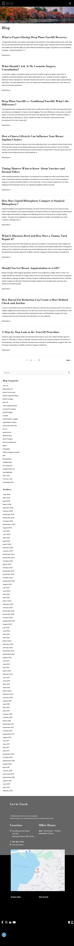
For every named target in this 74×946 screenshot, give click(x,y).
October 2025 (8, 521)
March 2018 (7, 721)
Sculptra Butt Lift (9, 469)
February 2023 (8, 604)
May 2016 (6, 767)
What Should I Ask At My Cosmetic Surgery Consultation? (29, 67)
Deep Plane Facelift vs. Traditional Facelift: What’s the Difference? (35, 102)
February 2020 (8, 694)
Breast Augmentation (10, 396)
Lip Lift (5, 429)
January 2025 (8, 551)
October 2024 (8, 561)
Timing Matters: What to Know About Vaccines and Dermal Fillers (33, 170)
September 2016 (9, 761)
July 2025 (6, 531)
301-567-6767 (18, 842)
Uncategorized (8, 482)
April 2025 (6, 541)
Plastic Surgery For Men (11, 452)
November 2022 (8, 614)
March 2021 (7, 671)
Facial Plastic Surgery (10, 419)
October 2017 (7, 731)
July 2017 (6, 741)
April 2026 (6, 501)
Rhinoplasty (7, 459)
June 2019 (6, 704)
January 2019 (7, 714)
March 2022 (7, 641)
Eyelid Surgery (8, 412)
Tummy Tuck (7, 479)
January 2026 (8, 511)
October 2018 (8, 717)
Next (69, 360)
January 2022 (8, 648)
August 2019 (7, 701)
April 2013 (6, 787)
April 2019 (6, 711)
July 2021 (6, 661)
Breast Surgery (8, 399)
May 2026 (6, 498)
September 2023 (9, 581)
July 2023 (6, 588)
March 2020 (7, 691)
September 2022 (9, 621)
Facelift (5, 416)
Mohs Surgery (8, 439)
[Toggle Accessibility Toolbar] (4, 935)
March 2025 (7, 544)
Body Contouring (9, 392)
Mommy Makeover (9, 442)
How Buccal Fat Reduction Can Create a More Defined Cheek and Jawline (35, 301)
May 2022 (6, 634)
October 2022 (8, 618)
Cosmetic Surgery (9, 409)
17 (39, 360)
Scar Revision (7, 466)
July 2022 (6, 628)
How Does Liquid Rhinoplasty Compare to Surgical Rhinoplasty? (33, 202)
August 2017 (7, 737)
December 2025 (8, 514)
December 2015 (8, 774)
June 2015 (6, 784)
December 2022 (8, 611)
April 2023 (6, 598)
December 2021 (8, 651)
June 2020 (6, 681)
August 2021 (7, 657)
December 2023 (8, 571)
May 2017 (6, 747)
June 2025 (6, 534)
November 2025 (8, 518)
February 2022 (8, 644)
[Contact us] (69, 922)
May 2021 (6, 667)
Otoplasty (6, 449)
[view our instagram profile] (6, 922)
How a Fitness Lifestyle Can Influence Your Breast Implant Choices (32, 137)
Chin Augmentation (10, 406)
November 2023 (8, 574)
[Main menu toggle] (70, 3)
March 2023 (7, 601)
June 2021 (6, 664)
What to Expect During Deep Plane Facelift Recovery (34, 37)
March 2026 (7, 504)
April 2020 (6, 688)
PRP (4, 456)
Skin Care (6, 476)
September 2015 (9, 777)
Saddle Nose (7, 462)
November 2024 (9, 558)
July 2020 (6, 677)
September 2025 (9, 524)
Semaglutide (7, 472)
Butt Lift (5, 402)
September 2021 (9, 654)
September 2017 (9, 734)
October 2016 (7, 757)
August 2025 (7, 528)
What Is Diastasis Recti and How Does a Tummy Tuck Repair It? (34, 237)
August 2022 (7, 624)
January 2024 (8, 568)
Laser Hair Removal (10, 426)
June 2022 (6, 631)
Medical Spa (7, 436)
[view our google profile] (10, 922)
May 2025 (6, 538)
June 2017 (6, 744)
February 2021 (8, 674)
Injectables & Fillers (10, 422)
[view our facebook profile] (2, 922)
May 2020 (6, 684)
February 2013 (8, 791)
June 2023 (6, 591)
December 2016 (8, 754)
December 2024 (9, 554)
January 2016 (7, 771)
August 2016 (7, 764)
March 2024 (7, 564)
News (4, 446)
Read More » (6, 55)
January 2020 (8, 698)
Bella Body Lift (8, 389)
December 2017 (8, 724)
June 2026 (6, 494)
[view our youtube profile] (14, 922)
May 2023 (6, 594)
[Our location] (72, 922)
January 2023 (8, 608)
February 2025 (8, 548)
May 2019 (6, 707)
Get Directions (17, 845)
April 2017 (6, 751)
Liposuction (7, 432)
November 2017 (8, 727)
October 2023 (8, 578)
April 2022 (6, 638)
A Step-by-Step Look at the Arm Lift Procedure (30, 332)
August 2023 (7, 584)
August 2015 (7, 781)
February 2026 (8, 508)
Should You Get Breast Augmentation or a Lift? (31, 268)
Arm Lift (5, 386)
